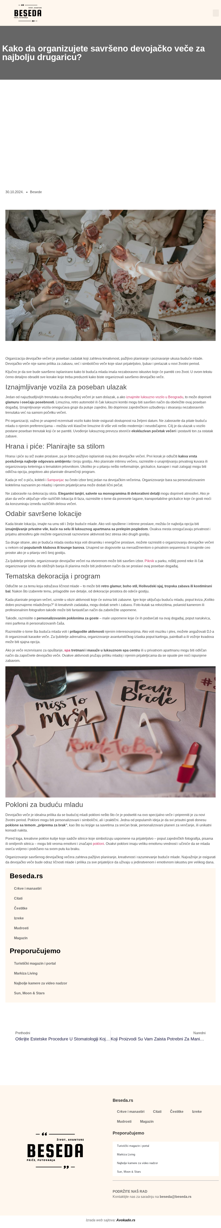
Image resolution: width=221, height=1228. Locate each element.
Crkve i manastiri (27, 888)
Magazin (21, 938)
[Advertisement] (110, 142)
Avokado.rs (125, 1220)
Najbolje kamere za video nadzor (40, 983)
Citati (18, 898)
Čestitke (20, 908)
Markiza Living (26, 973)
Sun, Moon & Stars (29, 993)
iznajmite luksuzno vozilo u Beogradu (154, 397)
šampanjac (55, 480)
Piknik (149, 561)
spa (67, 650)
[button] (216, 13)
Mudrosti (21, 928)
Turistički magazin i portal (35, 963)
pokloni (98, 844)
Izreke (19, 918)
